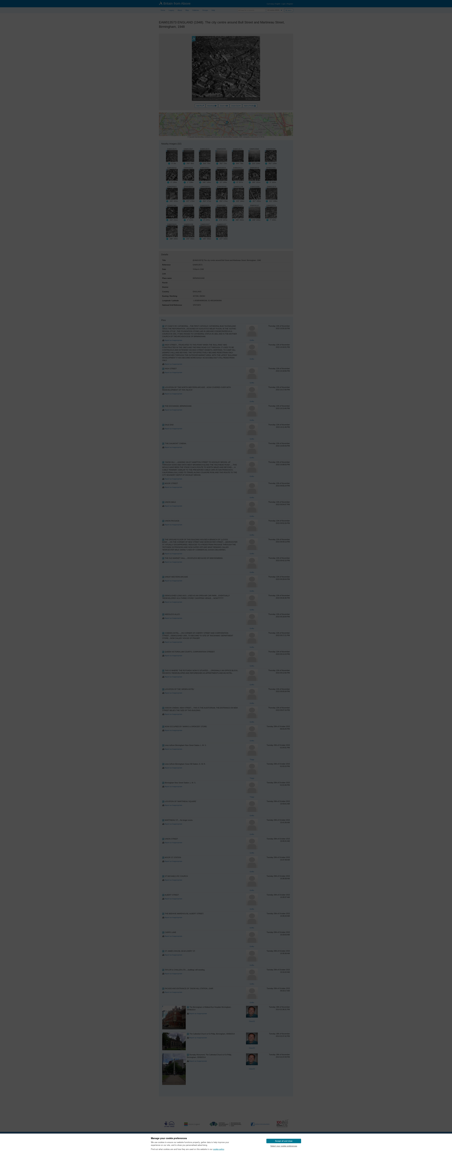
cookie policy (218, 1149)
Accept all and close (283, 1140)
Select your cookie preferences (283, 1146)
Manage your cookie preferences (169, 1138)
